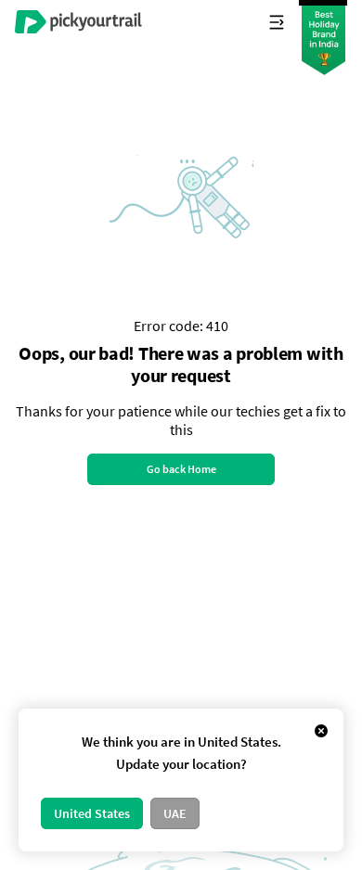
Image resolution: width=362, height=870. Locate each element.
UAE (175, 813)
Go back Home (181, 469)
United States (92, 813)
